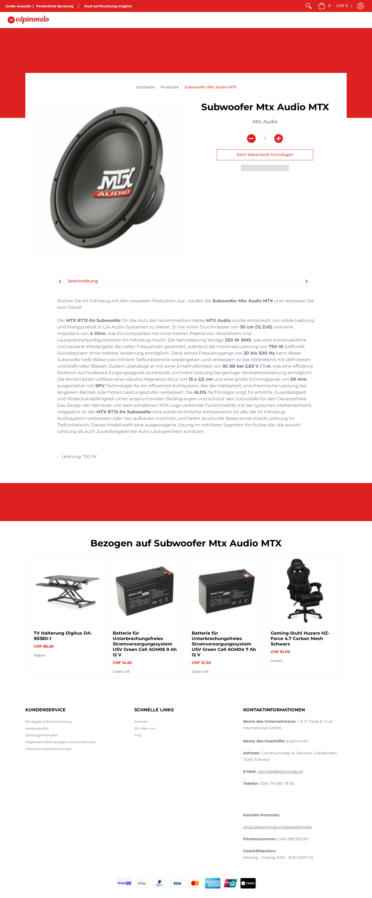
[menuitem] (309, 6)
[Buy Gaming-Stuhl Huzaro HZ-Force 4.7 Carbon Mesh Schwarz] (304, 591)
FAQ (138, 735)
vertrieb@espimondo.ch (280, 771)
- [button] (338, 5)
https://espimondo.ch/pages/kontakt (277, 827)
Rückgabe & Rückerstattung (48, 721)
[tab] (82, 281)
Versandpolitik (36, 728)
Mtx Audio (265, 122)
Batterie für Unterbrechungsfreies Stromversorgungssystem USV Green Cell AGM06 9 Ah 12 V (145, 644)
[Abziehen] (251, 138)
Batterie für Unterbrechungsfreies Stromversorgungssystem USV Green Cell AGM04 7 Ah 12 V (224, 644)
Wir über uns (144, 728)
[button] (360, 6)
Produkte (169, 87)
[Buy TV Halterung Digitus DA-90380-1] (67, 591)
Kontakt (141, 721)
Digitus (39, 655)
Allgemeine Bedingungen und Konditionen (60, 742)
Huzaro (277, 661)
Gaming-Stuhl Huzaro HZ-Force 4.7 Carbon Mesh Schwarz (300, 639)
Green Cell (121, 671)
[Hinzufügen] (278, 138)
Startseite (145, 87)
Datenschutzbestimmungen (48, 749)
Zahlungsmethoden (41, 735)
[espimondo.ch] (28, 20)
